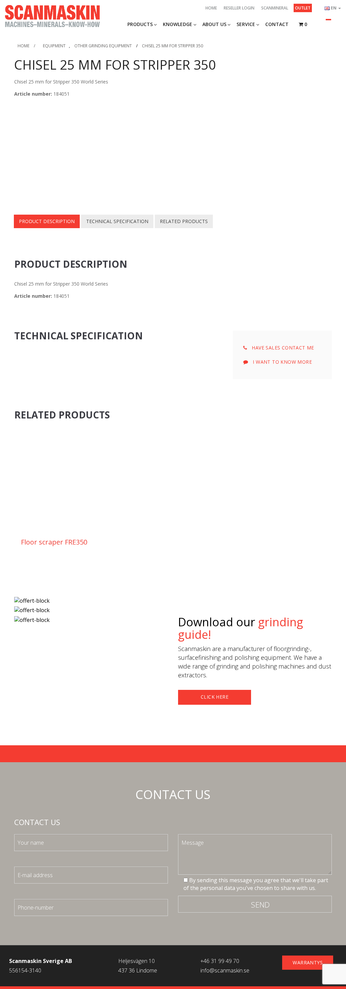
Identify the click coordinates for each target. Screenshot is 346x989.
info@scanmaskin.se (224, 970)
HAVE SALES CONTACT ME (282, 347)
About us (214, 24)
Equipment (54, 46)
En (334, 8)
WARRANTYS (308, 962)
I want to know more (281, 362)
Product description (47, 221)
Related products (184, 221)
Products (140, 24)
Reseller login (239, 8)
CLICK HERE (214, 697)
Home (211, 8)
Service (246, 24)
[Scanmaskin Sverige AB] (52, 15)
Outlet (303, 8)
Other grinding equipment (103, 46)
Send (260, 904)
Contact (277, 24)
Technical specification (117, 221)
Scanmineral (274, 8)
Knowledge (177, 24)
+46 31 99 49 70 (219, 961)
